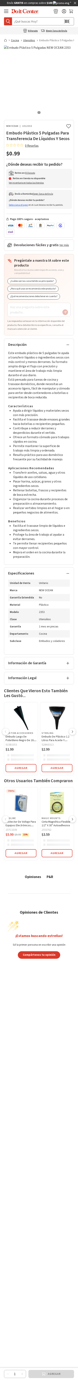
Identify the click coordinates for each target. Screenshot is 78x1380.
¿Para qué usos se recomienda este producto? (33, 288)
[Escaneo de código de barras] (67, 21)
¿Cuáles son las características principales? (32, 281)
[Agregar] (22, 1374)
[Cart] (71, 11)
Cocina (15, 40)
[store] (56, 11)
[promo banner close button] (75, 3)
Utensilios (29, 40)
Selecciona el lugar (18, 205)
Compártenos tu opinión (39, 954)
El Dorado (33, 31)
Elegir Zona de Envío (56, 31)
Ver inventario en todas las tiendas (26, 183)
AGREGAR (21, 768)
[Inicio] (7, 40)
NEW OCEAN (12, 126)
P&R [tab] (50, 876)
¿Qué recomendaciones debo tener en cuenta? (33, 296)
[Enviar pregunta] (65, 312)
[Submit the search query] (8, 21)
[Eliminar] (7, 1374)
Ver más (64, 245)
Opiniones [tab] (33, 876)
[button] (5, 732)
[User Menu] (64, 11)
